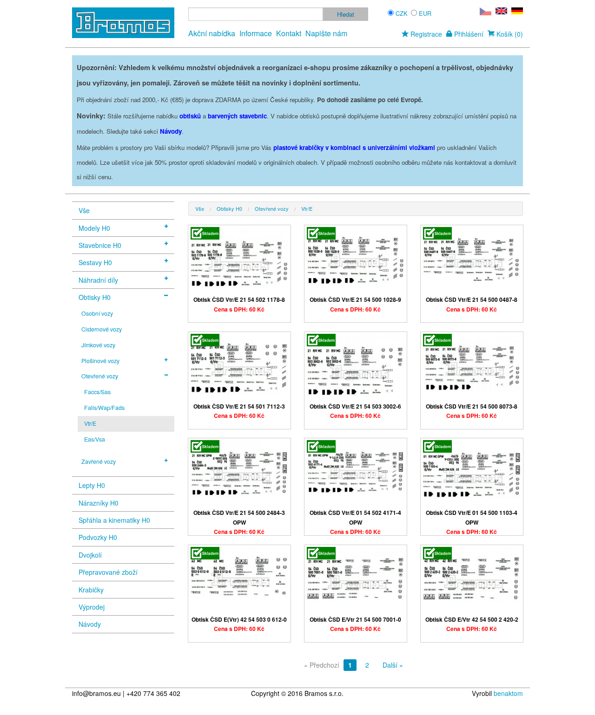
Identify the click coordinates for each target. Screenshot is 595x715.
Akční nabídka (211, 33)
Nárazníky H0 (99, 502)
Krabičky (91, 589)
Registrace (425, 34)
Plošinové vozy (100, 361)
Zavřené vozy (98, 461)
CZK (402, 13)
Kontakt (288, 33)
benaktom (508, 693)
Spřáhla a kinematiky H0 (114, 520)
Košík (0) (509, 34)
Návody (90, 624)
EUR (425, 13)
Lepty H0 (92, 485)
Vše (84, 210)
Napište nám (326, 33)
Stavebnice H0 (100, 245)
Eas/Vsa (94, 439)
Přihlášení (467, 34)
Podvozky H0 (98, 537)
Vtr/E (90, 423)
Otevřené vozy (99, 376)
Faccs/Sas (97, 392)
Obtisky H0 (95, 297)
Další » (393, 665)
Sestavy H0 (95, 262)
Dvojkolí (90, 554)
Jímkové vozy (98, 345)
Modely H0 (94, 228)
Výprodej (92, 606)
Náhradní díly (98, 280)
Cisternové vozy (101, 329)
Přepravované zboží (108, 572)
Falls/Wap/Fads (104, 407)
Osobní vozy (97, 313)
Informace (255, 33)
